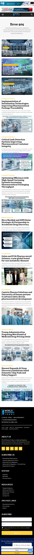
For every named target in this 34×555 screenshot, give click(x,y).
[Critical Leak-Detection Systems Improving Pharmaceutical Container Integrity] (17, 162)
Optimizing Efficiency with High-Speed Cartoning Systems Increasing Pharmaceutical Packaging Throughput (15, 182)
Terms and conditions (19, 528)
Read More (26, 444)
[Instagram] (7, 448)
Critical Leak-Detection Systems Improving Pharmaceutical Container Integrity (15, 143)
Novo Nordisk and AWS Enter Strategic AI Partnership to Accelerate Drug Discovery (16, 222)
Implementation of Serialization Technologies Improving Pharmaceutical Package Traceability (15, 104)
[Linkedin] (12, 448)
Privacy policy (6, 529)
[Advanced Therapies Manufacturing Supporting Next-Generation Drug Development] (17, 67)
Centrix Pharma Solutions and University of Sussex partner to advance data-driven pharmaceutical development (17, 295)
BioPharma (6, 47)
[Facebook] (3, 448)
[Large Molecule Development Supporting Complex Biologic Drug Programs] (17, 48)
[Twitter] (16, 448)
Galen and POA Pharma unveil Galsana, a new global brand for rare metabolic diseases (17, 258)
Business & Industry (7, 217)
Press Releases (6, 253)
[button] (2, 14)
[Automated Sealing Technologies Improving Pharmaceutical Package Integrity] (17, 86)
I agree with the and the (16, 528)
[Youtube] (20, 448)
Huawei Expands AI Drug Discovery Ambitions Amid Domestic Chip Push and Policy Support (15, 371)
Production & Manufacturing (10, 65)
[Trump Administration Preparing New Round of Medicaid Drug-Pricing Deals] (17, 352)
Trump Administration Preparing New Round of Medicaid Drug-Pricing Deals (16, 334)
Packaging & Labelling (8, 84)
